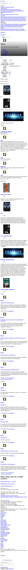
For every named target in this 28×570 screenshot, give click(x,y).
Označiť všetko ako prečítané (17, 29)
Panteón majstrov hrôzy (9, 10)
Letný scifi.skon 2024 (8, 18)
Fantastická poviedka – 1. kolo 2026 (8, 481)
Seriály (5, 14)
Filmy (2, 14)
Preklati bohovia (4, 534)
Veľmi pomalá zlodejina (6, 131)
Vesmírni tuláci (19, 26)
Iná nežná (12, 24)
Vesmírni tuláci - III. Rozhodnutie (8, 464)
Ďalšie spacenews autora (6, 379)
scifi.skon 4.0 (4, 20)
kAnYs (2, 300)
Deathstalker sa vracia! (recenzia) (8, 483)
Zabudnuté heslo (4, 567)
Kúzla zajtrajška (6, 26)
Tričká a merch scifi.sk (5, 24)
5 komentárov (11, 428)
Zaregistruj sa (23, 30)
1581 (10, 73)
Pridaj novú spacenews (6, 30)
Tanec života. (3, 404)
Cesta (2, 140)
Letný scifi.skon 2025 (15, 16)
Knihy (8, 14)
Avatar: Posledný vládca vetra (7, 289)
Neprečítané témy (7, 29)
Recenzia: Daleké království (7, 486)
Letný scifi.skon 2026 (5, 16)
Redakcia (15, 504)
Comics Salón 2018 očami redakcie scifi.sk (10, 369)
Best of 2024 (9, 9)
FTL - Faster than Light (6, 235)
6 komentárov (11, 442)
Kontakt (7, 500)
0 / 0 (10, 72)
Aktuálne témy (4, 8)
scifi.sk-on (3, 15)
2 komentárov (11, 329)
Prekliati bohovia (9, 25)
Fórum (2, 29)
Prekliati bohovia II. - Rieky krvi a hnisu (9, 451)
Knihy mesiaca (4, 523)
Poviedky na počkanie (18, 25)
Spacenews (3, 7)
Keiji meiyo (3, 390)
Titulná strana (3, 512)
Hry (15, 14)
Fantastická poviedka (18, 24)
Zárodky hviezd (12, 26)
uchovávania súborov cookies (20, 496)
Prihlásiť (2, 568)
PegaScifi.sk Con (20, 20)
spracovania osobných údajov (7, 496)
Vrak (2, 157)
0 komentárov (11, 311)
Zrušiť (7, 568)
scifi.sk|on (3, 530)
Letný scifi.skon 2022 (22, 19)
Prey (2, 213)
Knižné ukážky (15, 9)
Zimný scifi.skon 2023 (17, 18)
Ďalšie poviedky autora (6, 473)
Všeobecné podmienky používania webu (9, 495)
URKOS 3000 (4, 437)
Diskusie (2, 27)
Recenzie (12, 7)
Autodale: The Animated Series (7, 302)
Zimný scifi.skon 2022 (12, 19)
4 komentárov (11, 396)
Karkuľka (3, 166)
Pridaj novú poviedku (15, 30)
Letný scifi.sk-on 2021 (11, 20)
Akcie (17, 14)
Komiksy (12, 14)
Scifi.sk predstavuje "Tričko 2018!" (8, 355)
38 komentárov (10, 472)
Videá (2, 517)
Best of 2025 (3, 9)
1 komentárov (11, 361)
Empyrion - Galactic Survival (7, 259)
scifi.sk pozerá (17, 10)
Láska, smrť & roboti (5, 194)
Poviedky (8, 7)
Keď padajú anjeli (4, 421)
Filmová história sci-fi (8, 12)
